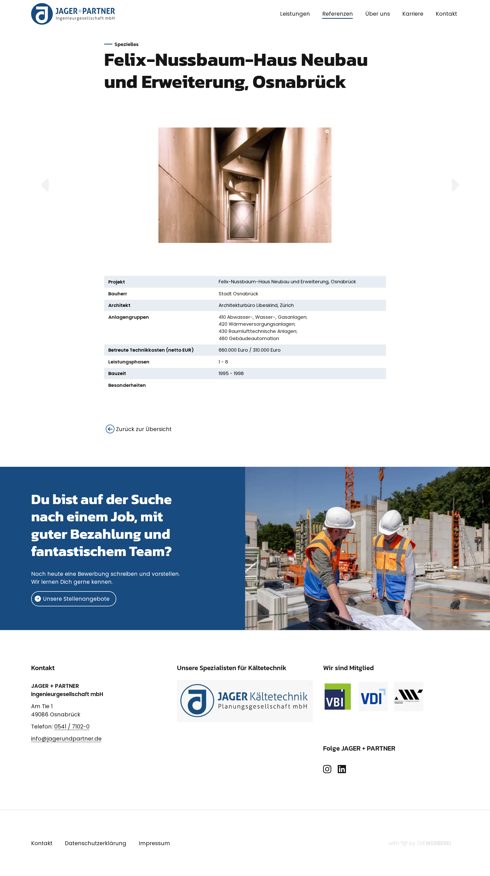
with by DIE (419, 843)
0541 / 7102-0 (72, 726)
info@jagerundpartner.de (66, 738)
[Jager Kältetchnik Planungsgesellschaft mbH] (245, 701)
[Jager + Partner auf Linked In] (342, 769)
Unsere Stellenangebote (76, 599)
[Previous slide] (51, 185)
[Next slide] (449, 185)
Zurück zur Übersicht (143, 429)
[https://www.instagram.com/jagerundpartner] (327, 769)
